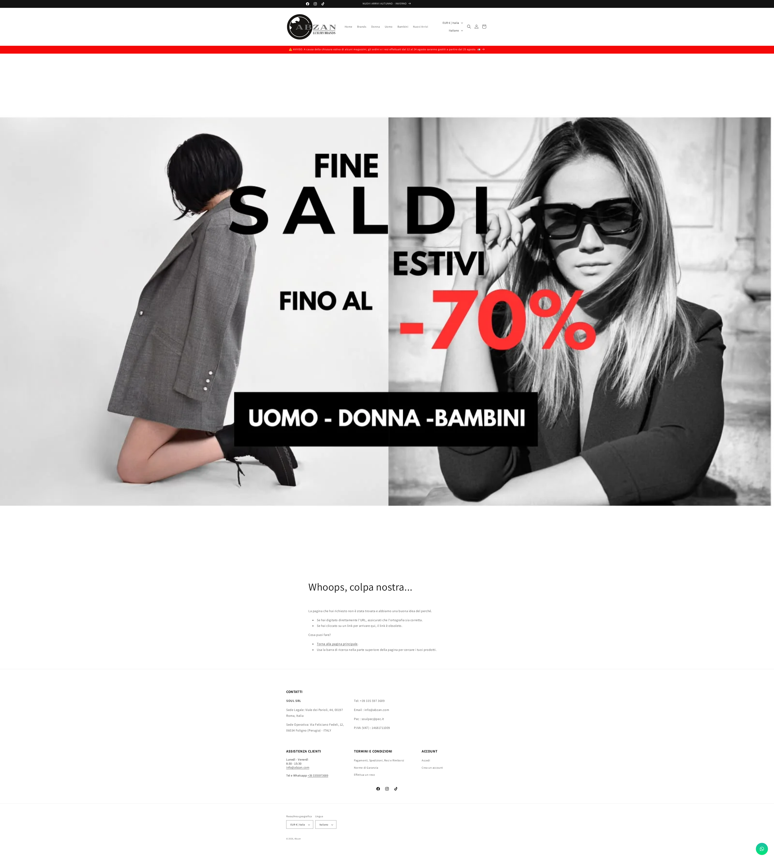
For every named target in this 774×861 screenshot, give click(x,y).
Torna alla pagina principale (337, 644)
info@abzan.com (297, 767)
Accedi (426, 760)
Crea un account (432, 767)
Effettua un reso (364, 774)
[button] (469, 26)
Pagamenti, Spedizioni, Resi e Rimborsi (379, 760)
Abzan (297, 838)
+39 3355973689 (318, 775)
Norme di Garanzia (366, 767)
